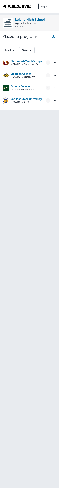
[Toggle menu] (54, 6)
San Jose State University (26, 99)
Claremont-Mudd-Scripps (26, 61)
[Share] (53, 36)
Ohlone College (20, 86)
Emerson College (21, 73)
